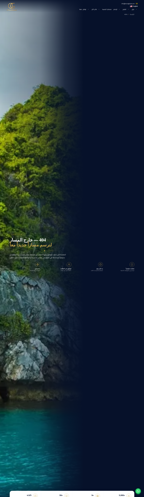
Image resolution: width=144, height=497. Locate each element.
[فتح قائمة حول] (136, 9)
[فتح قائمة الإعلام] (119, 9)
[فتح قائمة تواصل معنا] (88, 9)
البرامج (124, 9)
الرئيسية (132, 14)
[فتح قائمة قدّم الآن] (99, 9)
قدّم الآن (94, 9)
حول (133, 9)
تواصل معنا (82, 9)
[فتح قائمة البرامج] (128, 9)
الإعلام (115, 9)
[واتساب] (138, 491)
